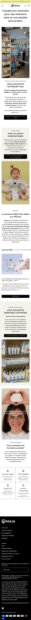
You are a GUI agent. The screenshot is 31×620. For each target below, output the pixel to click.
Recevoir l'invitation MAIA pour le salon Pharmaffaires (15, 156)
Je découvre (15, 296)
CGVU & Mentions (7, 548)
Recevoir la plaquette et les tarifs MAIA (15, 117)
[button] (25, 6)
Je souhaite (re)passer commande (15, 335)
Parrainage (4, 538)
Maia (6, 612)
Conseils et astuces (7, 530)
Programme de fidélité (8, 535)
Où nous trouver (6, 559)
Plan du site (5, 527)
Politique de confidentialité (9, 551)
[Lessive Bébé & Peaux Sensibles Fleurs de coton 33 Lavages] (12, 264)
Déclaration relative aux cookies (10, 553)
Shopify (14, 612)
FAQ (3, 546)
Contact (4, 543)
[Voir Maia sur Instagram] (3, 608)
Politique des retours (7, 556)
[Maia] (15, 5)
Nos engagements (6, 533)
